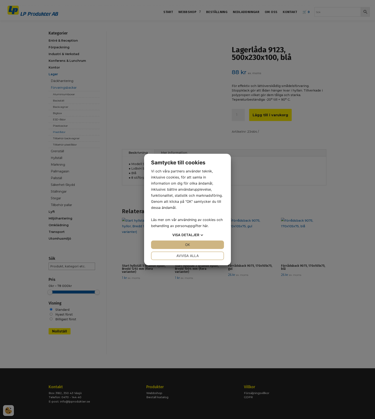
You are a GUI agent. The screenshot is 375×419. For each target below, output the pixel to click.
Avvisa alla (187, 256)
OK (187, 244)
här (205, 226)
